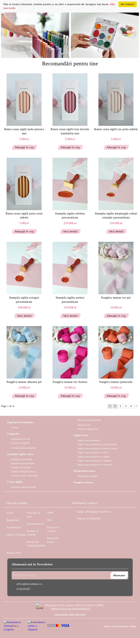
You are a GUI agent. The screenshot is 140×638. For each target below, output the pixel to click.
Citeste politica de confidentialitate (70, 608)
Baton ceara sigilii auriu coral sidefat (24, 215)
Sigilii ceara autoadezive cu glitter (93, 456)
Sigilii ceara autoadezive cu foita (92, 452)
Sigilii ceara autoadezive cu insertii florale (97, 444)
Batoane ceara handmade (89, 420)
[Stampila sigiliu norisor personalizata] (70, 268)
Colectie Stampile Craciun (23, 471)
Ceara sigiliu (14, 482)
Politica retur (13, 553)
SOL (49, 520)
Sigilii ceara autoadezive (89, 440)
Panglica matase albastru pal (24, 381)
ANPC (50, 512)
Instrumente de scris (20, 439)
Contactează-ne (35, 523)
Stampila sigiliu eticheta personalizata (70, 215)
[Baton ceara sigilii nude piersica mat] (24, 99)
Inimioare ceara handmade (23, 487)
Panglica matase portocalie (116, 381)
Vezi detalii (70, 231)
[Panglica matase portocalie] (116, 352)
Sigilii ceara (81, 435)
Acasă (9, 512)
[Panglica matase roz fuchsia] (70, 352)
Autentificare (13, 527)
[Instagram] (85, 526)
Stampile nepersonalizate (23, 463)
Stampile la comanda (21, 467)
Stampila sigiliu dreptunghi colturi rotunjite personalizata (116, 215)
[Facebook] (76, 526)
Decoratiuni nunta (85, 471)
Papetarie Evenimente (20, 422)
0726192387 (94, 518)
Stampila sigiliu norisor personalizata (70, 299)
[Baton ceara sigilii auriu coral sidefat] (24, 184)
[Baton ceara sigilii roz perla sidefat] (116, 99)
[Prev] (7, 35)
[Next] (132, 35)
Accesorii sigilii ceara (87, 429)
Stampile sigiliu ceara (20, 454)
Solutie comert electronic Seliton (120, 626)
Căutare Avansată (16, 534)
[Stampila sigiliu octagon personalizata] (24, 268)
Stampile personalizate (21, 459)
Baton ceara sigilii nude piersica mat (24, 131)
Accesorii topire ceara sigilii (24, 475)
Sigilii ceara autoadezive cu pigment (94, 460)
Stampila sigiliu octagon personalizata (24, 299)
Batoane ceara (84, 425)
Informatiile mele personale (69, 614)
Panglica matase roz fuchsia (70, 381)
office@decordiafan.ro (98, 511)
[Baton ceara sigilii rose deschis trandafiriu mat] (70, 99)
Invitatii (15, 427)
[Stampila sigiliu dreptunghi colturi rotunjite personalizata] (116, 184)
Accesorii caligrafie (20, 443)
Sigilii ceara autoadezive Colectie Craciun (97, 448)
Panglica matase (83, 482)
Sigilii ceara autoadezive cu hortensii (94, 464)
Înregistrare (13, 520)
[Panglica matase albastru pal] (24, 352)
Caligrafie (13, 433)
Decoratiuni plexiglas (87, 476)
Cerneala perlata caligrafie (23, 448)
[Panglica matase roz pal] (116, 268)
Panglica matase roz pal (116, 297)
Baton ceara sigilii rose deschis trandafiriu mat (70, 131)
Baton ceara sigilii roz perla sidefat (116, 129)
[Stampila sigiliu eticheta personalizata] (70, 184)
